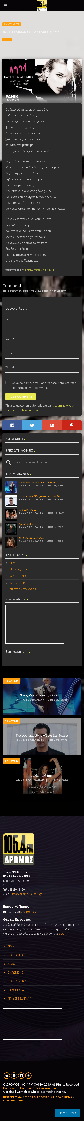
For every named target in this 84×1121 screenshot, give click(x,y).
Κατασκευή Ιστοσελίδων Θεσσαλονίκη (30, 1088)
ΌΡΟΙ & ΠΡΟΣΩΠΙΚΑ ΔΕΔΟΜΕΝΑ (48, 1097)
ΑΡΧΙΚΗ (12, 946)
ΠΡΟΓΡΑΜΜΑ (15, 955)
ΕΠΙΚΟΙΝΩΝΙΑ (16, 990)
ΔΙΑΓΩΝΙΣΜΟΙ (18, 576)
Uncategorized (11, 24)
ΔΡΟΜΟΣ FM (17, 583)
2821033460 (28, 912)
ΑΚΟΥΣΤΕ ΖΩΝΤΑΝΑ (19, 998)
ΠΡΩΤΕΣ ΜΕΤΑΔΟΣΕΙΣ (23, 589)
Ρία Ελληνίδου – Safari (31, 538)
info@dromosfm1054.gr (27, 894)
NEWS (13, 563)
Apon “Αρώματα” (29, 524)
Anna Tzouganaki (39, 270)
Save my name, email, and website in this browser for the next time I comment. (44, 383)
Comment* (12, 319)
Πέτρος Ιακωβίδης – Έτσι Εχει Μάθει (39, 496)
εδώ (61, 933)
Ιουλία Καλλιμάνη (28, 510)
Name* (9, 339)
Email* (9, 353)
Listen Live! (67, 1113)
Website (10, 367)
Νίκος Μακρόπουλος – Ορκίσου (37, 482)
